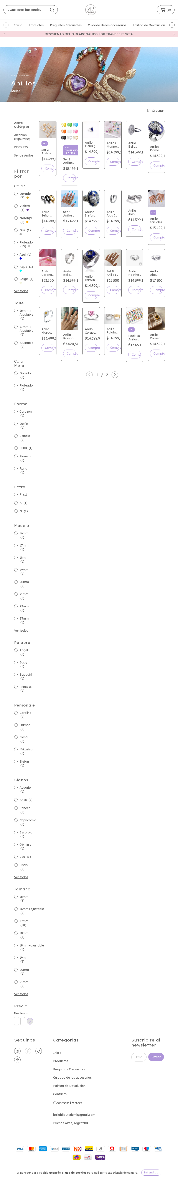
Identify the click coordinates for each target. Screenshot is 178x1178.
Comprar (49, 168)
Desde (16, 1013)
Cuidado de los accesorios (107, 25)
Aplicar (30, 1021)
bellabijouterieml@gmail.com (74, 1115)
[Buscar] (52, 10)
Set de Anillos (23, 155)
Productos (36, 25)
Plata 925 (21, 147)
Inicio (18, 25)
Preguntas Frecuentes (66, 25)
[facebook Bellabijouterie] (28, 1051)
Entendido (151, 1172)
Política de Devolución (149, 25)
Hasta (22, 1013)
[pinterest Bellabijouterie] (17, 1059)
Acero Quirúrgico (21, 125)
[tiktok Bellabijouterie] (38, 1051)
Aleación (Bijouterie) (22, 137)
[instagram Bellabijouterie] (17, 1051)
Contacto (60, 1094)
